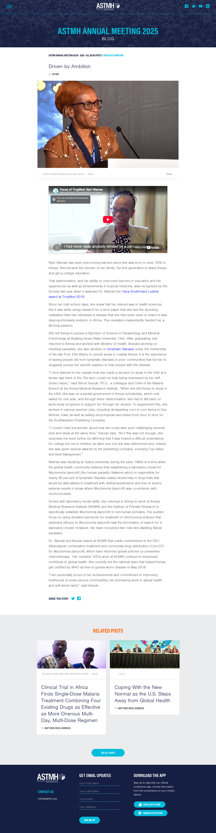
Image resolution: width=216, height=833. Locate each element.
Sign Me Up (89, 820)
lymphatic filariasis (120, 349)
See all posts (108, 752)
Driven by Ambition (113, 55)
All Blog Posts (94, 55)
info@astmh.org (47, 799)
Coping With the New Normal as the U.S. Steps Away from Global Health (143, 694)
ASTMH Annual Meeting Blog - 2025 (66, 55)
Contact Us (46, 791)
